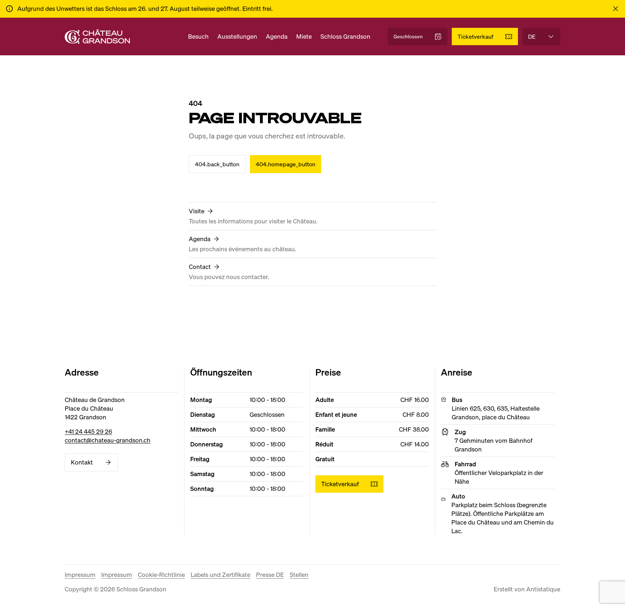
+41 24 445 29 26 (88, 431)
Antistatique (543, 589)
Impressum (80, 574)
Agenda (277, 36)
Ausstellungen (237, 36)
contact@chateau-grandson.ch (107, 440)
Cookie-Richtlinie (161, 574)
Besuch (198, 36)
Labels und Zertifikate (220, 574)
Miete (304, 36)
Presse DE (270, 574)
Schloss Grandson (345, 36)
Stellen (299, 574)
